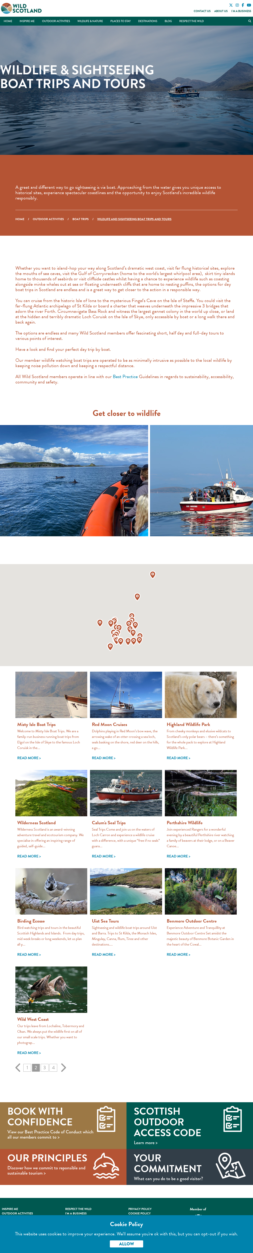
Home (8, 21)
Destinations (147, 21)
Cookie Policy (139, 1213)
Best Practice (125, 376)
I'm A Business (76, 1213)
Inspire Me (27, 21)
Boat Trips (80, 219)
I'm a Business (241, 11)
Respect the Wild (191, 21)
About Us (221, 11)
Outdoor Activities (56, 21)
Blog (168, 21)
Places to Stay (120, 21)
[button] (119, 628)
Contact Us (202, 11)
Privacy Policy (140, 1209)
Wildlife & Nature (90, 21)
